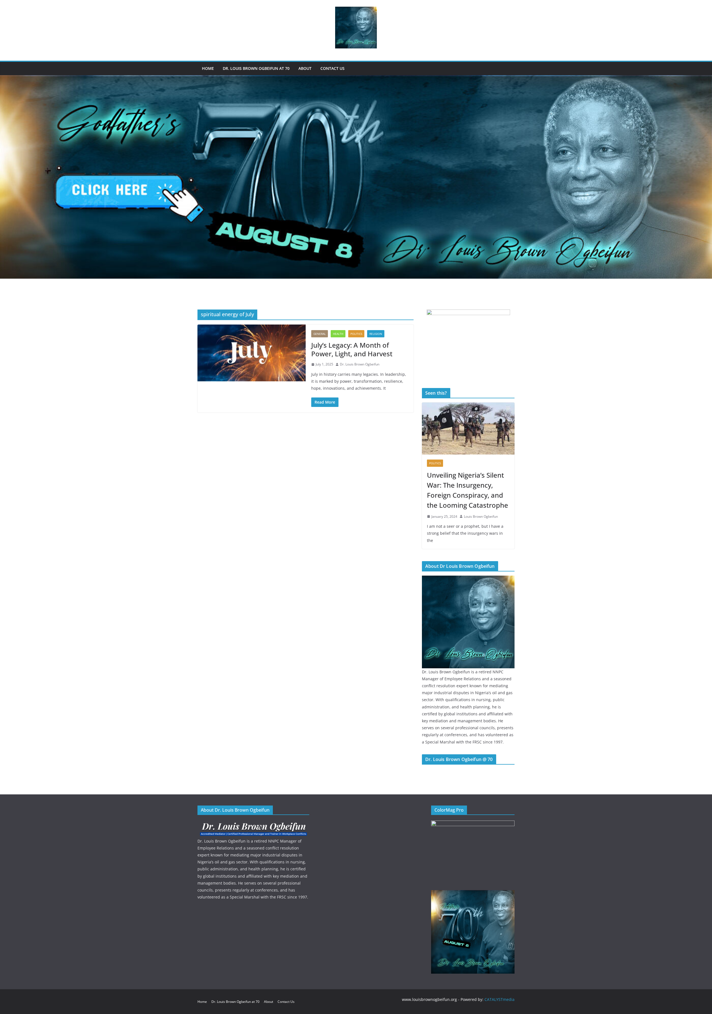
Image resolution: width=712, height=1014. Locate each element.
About (305, 68)
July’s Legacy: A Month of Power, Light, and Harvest (351, 349)
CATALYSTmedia (499, 999)
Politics (356, 334)
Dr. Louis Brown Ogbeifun (359, 364)
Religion (375, 334)
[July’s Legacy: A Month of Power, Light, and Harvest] (251, 353)
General (319, 334)
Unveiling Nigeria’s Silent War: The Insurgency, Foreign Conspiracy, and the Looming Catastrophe (467, 490)
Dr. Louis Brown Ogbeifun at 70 (256, 68)
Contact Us (332, 68)
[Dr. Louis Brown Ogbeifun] (468, 579)
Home (208, 68)
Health (338, 334)
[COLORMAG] (253, 824)
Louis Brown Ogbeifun (481, 516)
